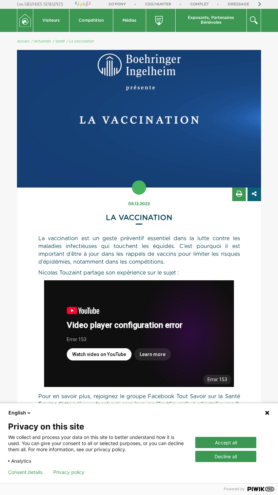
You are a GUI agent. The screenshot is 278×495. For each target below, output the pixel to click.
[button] (51, 20)
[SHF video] (161, 20)
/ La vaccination (80, 41)
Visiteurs (51, 20)
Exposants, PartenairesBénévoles (211, 20)
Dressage (238, 4)
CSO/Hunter (158, 4)
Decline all (226, 456)
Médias (129, 20)
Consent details (25, 472)
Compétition (91, 20)
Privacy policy (68, 472)
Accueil (23, 41)
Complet (199, 4)
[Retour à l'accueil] (25, 20)
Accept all (226, 442)
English (17, 413)
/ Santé (59, 41)
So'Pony (117, 4)
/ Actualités (41, 41)
